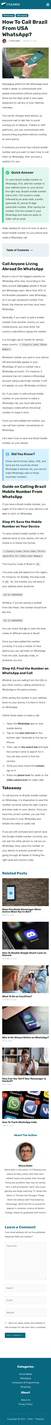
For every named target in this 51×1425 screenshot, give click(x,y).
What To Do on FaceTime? (17, 996)
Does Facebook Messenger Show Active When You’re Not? (21, 910)
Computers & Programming (25, 1382)
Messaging (22, 15)
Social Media (25, 1374)
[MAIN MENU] (47, 4)
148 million (23, 285)
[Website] (25, 1313)
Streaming (26, 1387)
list (25, 628)
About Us (25, 1400)
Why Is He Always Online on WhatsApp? (25, 1037)
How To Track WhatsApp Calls (19, 1122)
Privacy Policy (26, 1404)
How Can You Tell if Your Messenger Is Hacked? (24, 1079)
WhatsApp (8, 15)
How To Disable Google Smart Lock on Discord (24, 954)
